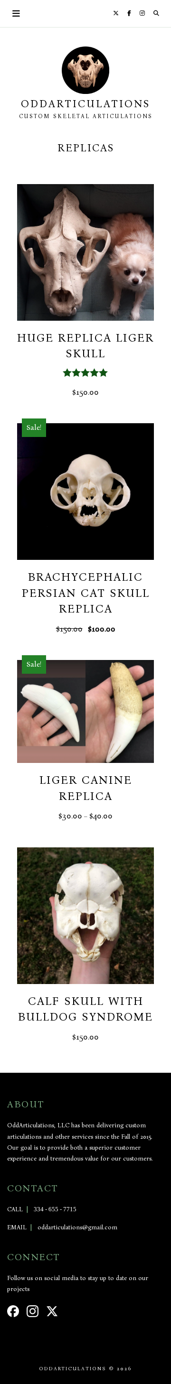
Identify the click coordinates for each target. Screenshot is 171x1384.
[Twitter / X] (116, 13)
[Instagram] (142, 13)
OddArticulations (85, 103)
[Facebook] (129, 13)
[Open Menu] (16, 13)
